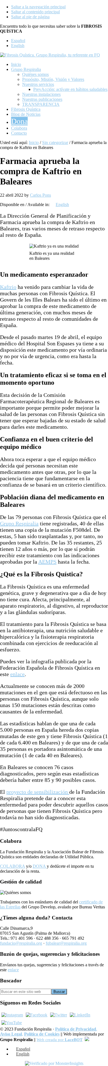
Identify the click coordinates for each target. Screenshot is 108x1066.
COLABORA (12, 866)
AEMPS (47, 562)
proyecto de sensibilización (37, 792)
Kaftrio (8, 287)
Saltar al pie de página (30, 16)
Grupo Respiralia (19, 523)
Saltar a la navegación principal (38, 6)
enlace (17, 674)
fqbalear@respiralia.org (66, 943)
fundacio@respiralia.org (21, 943)
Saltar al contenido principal (35, 11)
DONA (40, 866)
